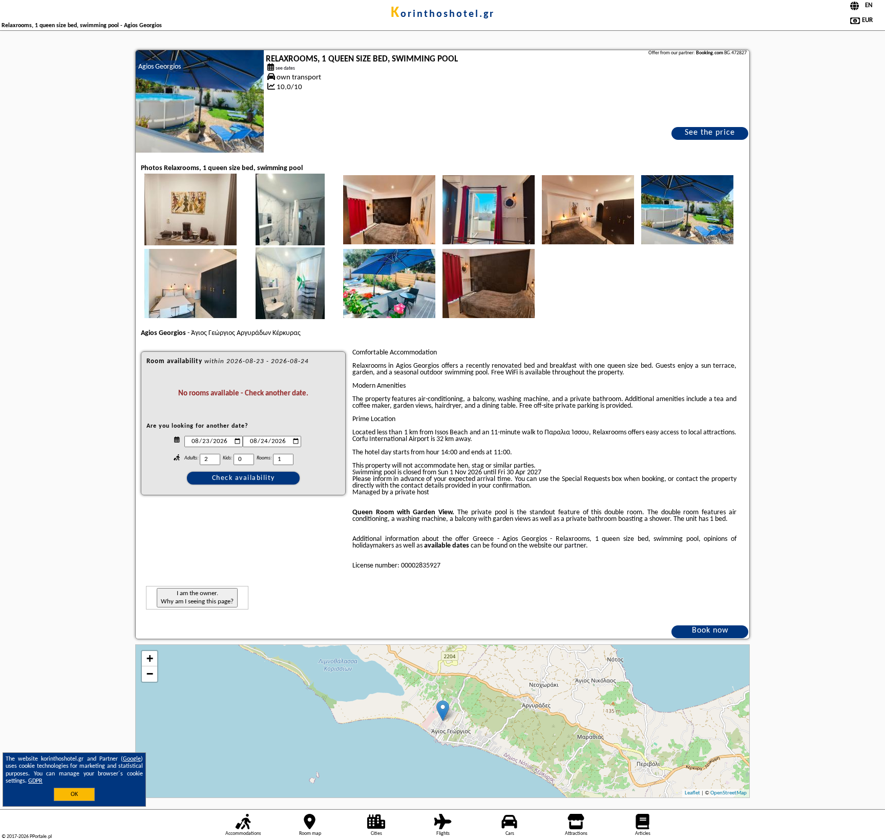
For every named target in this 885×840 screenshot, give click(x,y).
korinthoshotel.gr (443, 14)
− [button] (149, 673)
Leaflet (692, 793)
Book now (710, 630)
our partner (569, 546)
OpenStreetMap (728, 793)
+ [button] (149, 658)
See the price (710, 133)
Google (132, 759)
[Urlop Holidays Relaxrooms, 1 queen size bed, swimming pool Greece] (190, 216)
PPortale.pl (41, 836)
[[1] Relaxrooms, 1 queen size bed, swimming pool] (200, 101)
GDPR (35, 781)
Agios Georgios (159, 67)
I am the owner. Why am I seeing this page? (197, 597)
